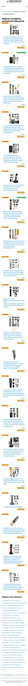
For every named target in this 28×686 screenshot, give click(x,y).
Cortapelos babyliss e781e (13, 608)
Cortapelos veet (7, 662)
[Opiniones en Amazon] (14, 328)
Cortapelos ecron (7, 623)
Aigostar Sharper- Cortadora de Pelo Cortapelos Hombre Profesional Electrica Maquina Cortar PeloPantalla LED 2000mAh (13, 187)
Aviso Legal (3, 677)
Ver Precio (21, 47)
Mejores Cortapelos (7, 11)
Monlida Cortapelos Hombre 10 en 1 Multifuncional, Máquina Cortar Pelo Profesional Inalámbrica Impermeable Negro (14, 481)
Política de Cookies (9, 677)
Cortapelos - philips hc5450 (10, 628)
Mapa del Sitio (24, 677)
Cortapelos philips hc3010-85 (10, 603)
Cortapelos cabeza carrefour (16, 625)
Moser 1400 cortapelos (8, 642)
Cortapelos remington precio (10, 600)
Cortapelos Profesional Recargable (13, 507)
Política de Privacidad (17, 677)
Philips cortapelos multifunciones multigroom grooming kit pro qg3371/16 (13, 630)
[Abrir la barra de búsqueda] (26, 6)
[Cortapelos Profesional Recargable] (14, 500)
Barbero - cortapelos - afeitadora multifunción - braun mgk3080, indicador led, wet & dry (12, 618)
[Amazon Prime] (23, 45)
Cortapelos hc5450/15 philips (15, 660)
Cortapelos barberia (8, 665)
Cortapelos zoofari (7, 610)
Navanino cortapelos (19, 662)
